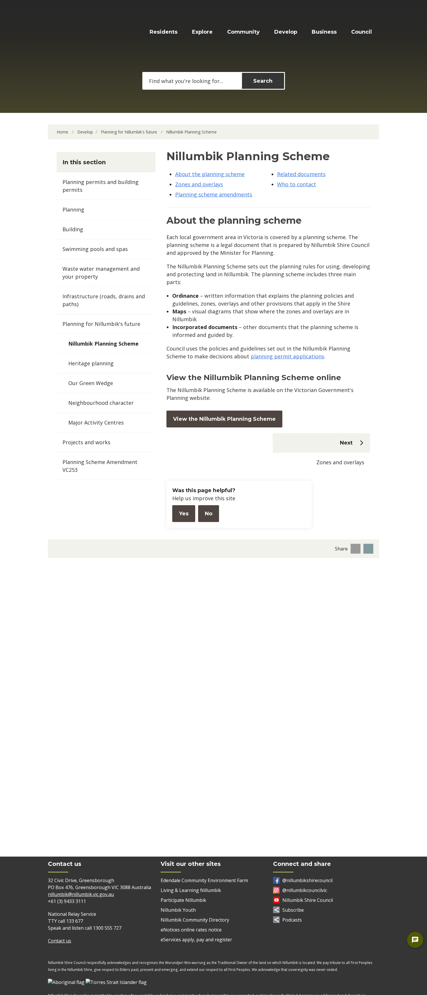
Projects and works (86, 442)
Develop (285, 32)
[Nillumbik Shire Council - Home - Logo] (81, 33)
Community (243, 32)
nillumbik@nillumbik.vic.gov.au (81, 894)
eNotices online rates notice (191, 930)
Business (324, 32)
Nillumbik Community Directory (195, 920)
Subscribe (293, 910)
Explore (202, 32)
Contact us (59, 941)
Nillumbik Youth (178, 910)
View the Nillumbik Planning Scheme (224, 419)
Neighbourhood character (101, 402)
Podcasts (292, 920)
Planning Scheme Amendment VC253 (99, 465)
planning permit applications (287, 356)
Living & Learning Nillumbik (191, 890)
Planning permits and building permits (100, 185)
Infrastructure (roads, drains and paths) (103, 300)
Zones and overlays (199, 184)
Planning (73, 209)
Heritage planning (91, 363)
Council (361, 32)
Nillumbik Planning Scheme (103, 343)
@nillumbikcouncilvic (304, 890)
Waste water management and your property (101, 272)
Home (62, 132)
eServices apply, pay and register (196, 939)
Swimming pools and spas (95, 248)
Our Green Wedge (90, 383)
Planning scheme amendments (213, 194)
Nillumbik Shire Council (307, 900)
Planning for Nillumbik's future (129, 132)
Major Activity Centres (96, 422)
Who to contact (296, 184)
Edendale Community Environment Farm (204, 880)
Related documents (301, 174)
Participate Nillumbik (183, 900)
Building (72, 229)
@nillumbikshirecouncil (307, 880)
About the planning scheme (210, 174)
